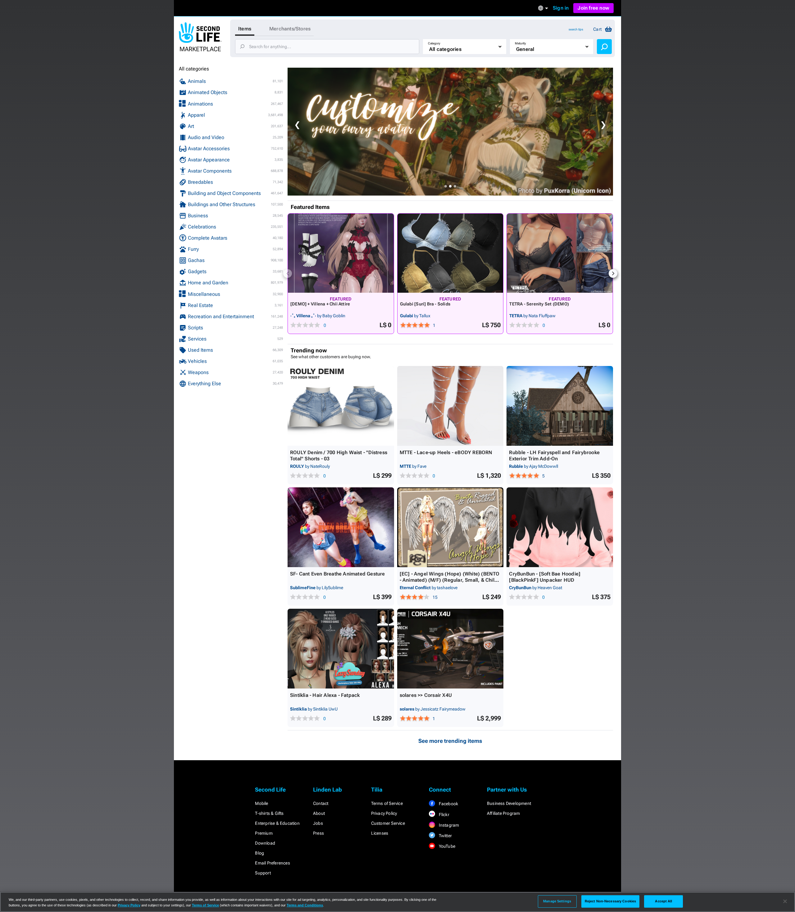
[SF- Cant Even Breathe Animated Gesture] (341, 527)
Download (265, 843)
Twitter (445, 835)
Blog (259, 853)
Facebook (448, 803)
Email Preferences (272, 862)
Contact (320, 803)
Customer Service (388, 823)
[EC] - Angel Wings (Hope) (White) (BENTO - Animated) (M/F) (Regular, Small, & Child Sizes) (450, 580)
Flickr (443, 814)
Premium (263, 833)
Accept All (663, 901)
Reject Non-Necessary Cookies (610, 901)
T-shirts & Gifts (269, 813)
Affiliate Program (503, 813)
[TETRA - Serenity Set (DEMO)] (560, 253)
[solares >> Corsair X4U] (450, 649)
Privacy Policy (384, 813)
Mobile (261, 803)
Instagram (448, 825)
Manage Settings (557, 901)
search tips (576, 29)
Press (318, 833)
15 (435, 597)
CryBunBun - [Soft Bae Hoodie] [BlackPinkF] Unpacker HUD (544, 577)
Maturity (520, 43)
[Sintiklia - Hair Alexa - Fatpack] (341, 649)
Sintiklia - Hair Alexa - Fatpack (325, 695)
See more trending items (450, 741)
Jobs (318, 823)
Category (434, 43)
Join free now (593, 8)
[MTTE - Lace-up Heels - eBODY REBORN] (450, 406)
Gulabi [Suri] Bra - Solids (425, 303)
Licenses (379, 833)
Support (262, 872)
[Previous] (287, 273)
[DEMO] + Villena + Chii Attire (320, 303)
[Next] (613, 273)
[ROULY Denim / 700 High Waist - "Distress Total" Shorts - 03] (341, 406)
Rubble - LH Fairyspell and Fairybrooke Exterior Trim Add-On (554, 455)
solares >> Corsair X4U (426, 695)
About (319, 813)
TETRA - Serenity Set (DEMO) (539, 303)
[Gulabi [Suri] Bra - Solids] (450, 253)
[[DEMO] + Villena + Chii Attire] (341, 253)
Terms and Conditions (305, 905)
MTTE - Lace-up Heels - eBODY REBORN (446, 452)
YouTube (446, 846)
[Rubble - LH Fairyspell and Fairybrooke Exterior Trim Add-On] (560, 406)
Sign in (561, 8)
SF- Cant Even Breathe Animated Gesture (337, 574)
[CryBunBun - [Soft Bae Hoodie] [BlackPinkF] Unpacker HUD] (560, 527)
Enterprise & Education (277, 823)
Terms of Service (387, 803)
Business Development (509, 803)
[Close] (785, 901)
